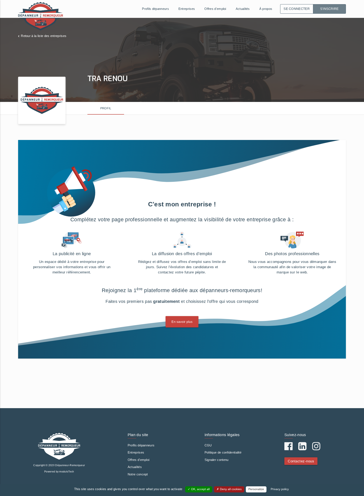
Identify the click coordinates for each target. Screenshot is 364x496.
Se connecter (297, 9)
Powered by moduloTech (59, 471)
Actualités (243, 9)
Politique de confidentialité (223, 452)
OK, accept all (200, 489)
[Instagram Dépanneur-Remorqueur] (316, 448)
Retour (43, 36)
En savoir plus (182, 321)
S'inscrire (329, 9)
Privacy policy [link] (280, 489)
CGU (208, 445)
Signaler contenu (217, 460)
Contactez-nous (301, 461)
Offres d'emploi (215, 9)
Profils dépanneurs (155, 9)
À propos (265, 9)
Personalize (256, 489)
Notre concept (138, 474)
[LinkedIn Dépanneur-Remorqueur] (302, 448)
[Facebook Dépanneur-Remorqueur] (288, 448)
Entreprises (186, 9)
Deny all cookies (230, 489)
